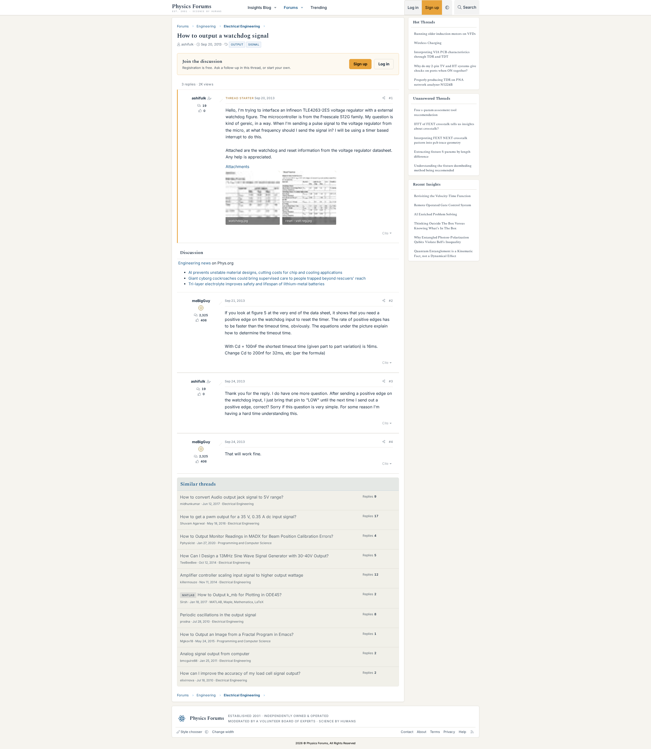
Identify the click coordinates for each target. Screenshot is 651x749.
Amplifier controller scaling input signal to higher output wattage (241, 575)
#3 (391, 381)
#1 (391, 98)
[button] (275, 7)
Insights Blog (259, 7)
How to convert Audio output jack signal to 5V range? (231, 497)
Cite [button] (385, 233)
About (421, 732)
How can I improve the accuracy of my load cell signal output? (240, 673)
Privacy (449, 732)
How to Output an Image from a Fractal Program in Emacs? (236, 634)
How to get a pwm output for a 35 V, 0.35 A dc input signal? (238, 516)
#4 (391, 442)
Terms (435, 732)
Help (462, 732)
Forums (291, 7)
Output (237, 44)
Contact (407, 732)
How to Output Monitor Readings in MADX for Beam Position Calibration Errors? (256, 536)
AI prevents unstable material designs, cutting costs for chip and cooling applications (265, 272)
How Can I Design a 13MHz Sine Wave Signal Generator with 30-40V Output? (254, 555)
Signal (253, 44)
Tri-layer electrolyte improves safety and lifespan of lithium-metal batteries (256, 283)
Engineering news (194, 263)
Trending (318, 7)
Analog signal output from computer (214, 653)
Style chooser (191, 732)
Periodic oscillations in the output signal (218, 614)
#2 (391, 301)
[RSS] (472, 731)
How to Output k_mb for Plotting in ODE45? (240, 594)
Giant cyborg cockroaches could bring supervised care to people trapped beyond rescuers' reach (277, 278)
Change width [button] (223, 732)
